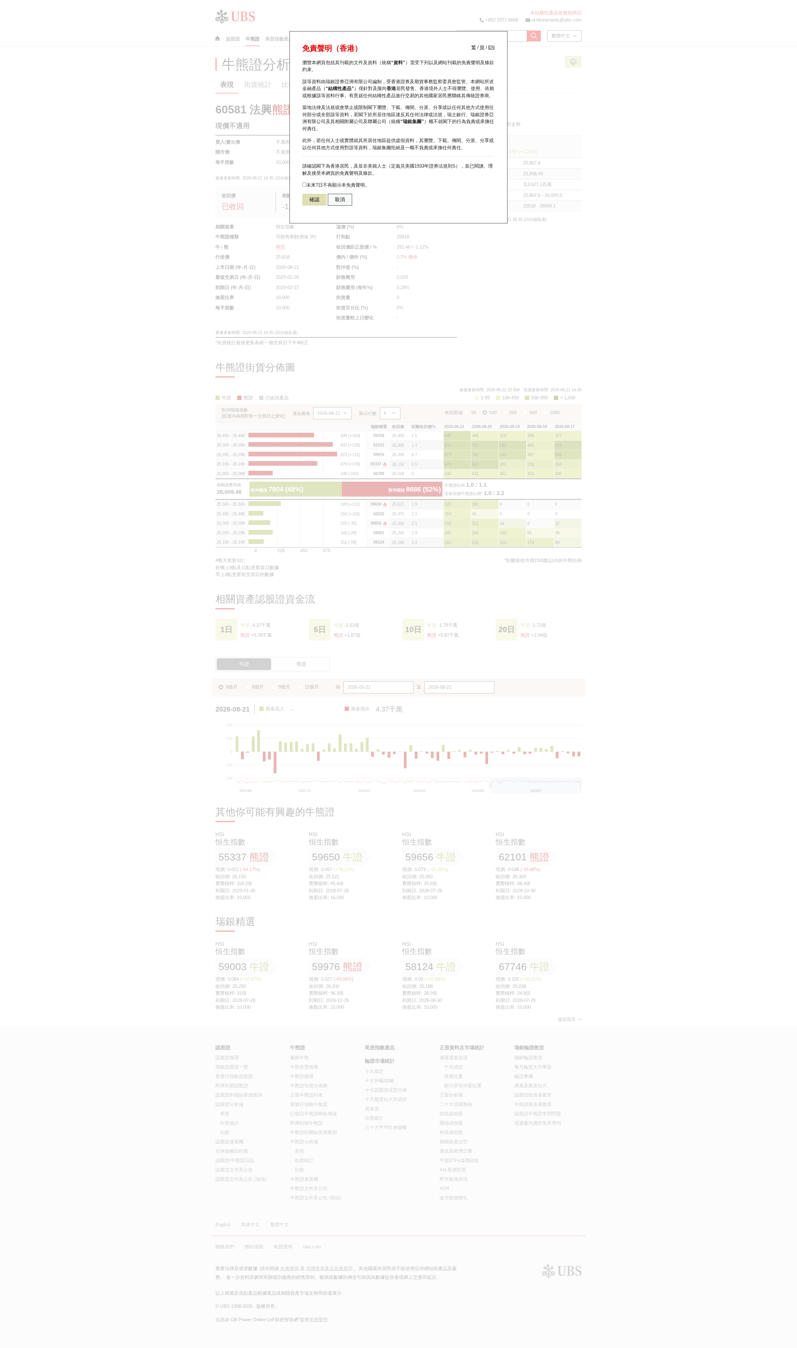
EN (491, 47)
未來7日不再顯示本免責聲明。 (338, 185)
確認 (314, 199)
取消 (340, 199)
